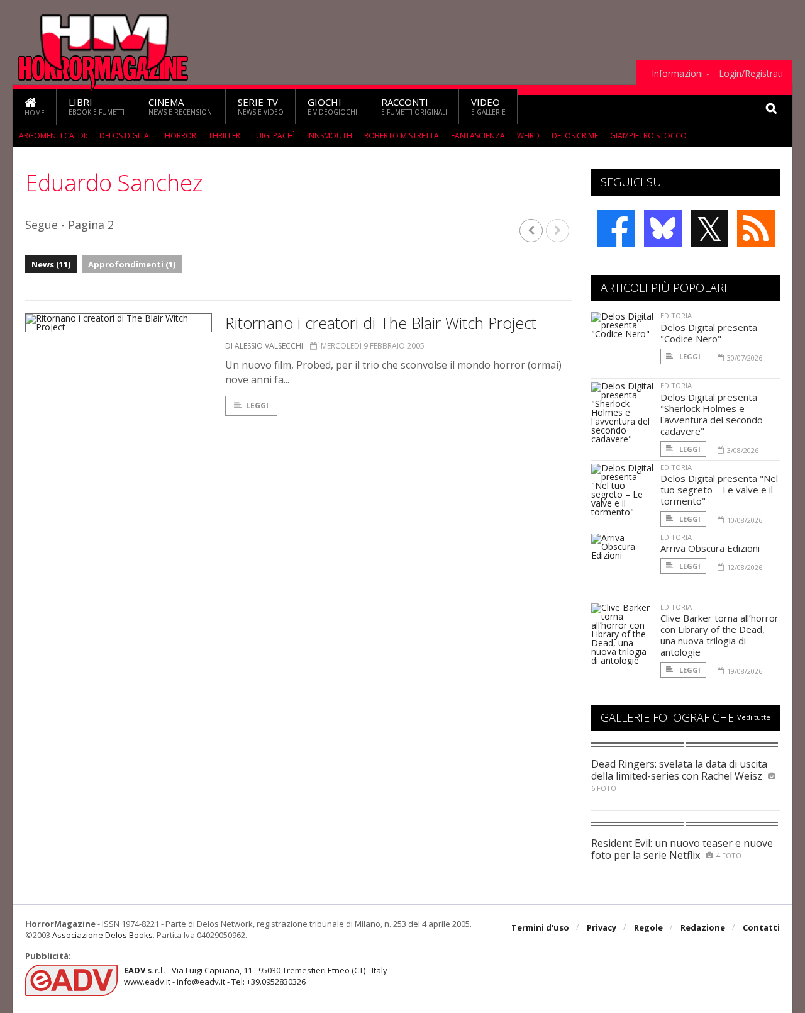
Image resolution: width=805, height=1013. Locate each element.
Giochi (332, 106)
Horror (180, 135)
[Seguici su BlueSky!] (662, 228)
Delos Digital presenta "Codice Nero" (708, 333)
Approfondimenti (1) (131, 264)
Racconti (414, 106)
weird (528, 135)
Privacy (601, 927)
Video (488, 106)
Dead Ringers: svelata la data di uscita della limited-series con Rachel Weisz (679, 770)
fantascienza (478, 135)
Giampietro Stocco (648, 135)
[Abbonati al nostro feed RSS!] (756, 228)
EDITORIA (676, 315)
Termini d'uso (540, 927)
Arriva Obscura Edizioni (710, 548)
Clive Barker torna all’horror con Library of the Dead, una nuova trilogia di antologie (719, 635)
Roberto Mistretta (401, 135)
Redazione (702, 927)
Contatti (761, 927)
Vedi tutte (753, 717)
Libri (97, 106)
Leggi (257, 405)
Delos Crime (575, 135)
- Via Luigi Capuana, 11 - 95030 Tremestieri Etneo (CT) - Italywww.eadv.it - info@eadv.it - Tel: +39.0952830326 (255, 976)
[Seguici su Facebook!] (616, 228)
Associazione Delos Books (102, 935)
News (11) (50, 264)
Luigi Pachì (273, 135)
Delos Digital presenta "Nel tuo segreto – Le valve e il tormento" (719, 489)
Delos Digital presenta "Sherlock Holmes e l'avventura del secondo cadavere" (711, 414)
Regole (648, 927)
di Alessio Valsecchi (264, 345)
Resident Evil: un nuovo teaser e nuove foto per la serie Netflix (682, 849)
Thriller (224, 135)
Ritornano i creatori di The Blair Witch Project (380, 322)
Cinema (181, 106)
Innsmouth (329, 135)
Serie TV (261, 106)
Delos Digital (126, 135)
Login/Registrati (751, 73)
